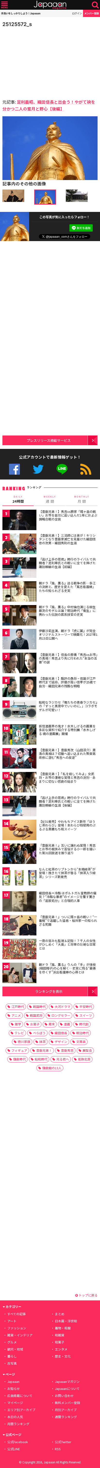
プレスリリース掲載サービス (49, 440)
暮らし (12, 1356)
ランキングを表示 (48, 991)
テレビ (19, 1033)
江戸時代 (17, 1006)
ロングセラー (60, 1015)
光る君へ (62, 1059)
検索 (95, 5)
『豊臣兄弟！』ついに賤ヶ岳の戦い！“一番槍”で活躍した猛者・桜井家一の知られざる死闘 (68, 921)
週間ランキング (66, 1416)
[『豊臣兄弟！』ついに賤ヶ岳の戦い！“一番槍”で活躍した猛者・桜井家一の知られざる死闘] (19, 926)
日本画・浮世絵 (66, 1321)
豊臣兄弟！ (44, 1050)
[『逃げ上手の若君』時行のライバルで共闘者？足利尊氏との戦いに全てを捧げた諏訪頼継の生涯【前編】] (19, 568)
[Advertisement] (36, 61)
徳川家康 (24, 1041)
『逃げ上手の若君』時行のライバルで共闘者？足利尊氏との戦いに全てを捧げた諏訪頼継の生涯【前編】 (67, 563)
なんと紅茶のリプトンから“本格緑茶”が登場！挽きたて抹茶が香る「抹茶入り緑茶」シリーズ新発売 (67, 873)
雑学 (18, 1024)
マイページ (15, 1402)
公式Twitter (38, 469)
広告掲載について (20, 1395)
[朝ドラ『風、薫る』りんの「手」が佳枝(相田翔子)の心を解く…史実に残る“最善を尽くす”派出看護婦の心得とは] (19, 974)
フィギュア (19, 1050)
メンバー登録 (91, 13)
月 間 (81, 499)
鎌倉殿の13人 (51, 1068)
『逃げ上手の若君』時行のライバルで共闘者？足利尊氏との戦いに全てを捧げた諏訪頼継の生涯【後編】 (67, 801)
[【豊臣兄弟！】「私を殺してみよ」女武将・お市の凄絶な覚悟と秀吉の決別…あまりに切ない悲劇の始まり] (19, 783)
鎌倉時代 (19, 1059)
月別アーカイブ (66, 1409)
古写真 (12, 1363)
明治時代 (82, 1033)
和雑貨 (59, 1335)
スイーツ (85, 1015)
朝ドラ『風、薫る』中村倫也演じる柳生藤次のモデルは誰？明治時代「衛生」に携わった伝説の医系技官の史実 (67, 611)
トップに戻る (88, 1295)
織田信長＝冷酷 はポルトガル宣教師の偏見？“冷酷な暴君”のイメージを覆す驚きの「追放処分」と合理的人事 (67, 897)
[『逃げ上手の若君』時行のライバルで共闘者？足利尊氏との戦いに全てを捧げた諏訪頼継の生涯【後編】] (19, 807)
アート (12, 1321)
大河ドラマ (62, 1006)
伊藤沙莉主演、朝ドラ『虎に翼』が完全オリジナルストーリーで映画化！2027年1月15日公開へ (68, 634)
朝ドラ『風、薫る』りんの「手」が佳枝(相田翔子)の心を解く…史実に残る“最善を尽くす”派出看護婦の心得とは (67, 968)
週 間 (50, 499)
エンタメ (61, 1349)
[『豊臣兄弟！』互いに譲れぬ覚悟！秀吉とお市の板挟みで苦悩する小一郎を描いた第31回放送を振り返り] (19, 854)
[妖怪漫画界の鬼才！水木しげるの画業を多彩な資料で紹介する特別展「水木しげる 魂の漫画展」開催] (19, 735)
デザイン (61, 1041)
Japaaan (50, 5)
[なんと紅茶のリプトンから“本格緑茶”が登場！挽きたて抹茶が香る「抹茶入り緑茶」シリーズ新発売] (19, 878)
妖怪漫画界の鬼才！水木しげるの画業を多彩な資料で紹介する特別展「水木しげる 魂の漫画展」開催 (67, 730)
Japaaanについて (67, 1388)
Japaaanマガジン (67, 1381)
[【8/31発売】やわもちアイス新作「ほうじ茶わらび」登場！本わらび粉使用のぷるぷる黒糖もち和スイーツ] (19, 831)
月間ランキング (18, 1424)
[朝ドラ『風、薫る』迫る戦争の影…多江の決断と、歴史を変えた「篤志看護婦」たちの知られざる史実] (19, 592)
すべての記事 (16, 1314)
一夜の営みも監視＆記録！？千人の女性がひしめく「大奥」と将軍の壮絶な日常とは (67, 944)
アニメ (16, 1015)
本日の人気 (15, 1416)
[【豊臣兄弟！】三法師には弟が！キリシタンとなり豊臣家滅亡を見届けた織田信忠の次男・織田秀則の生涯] (19, 545)
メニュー (4, 5)
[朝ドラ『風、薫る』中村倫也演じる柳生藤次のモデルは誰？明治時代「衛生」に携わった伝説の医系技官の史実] (19, 616)
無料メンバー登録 (67, 1402)
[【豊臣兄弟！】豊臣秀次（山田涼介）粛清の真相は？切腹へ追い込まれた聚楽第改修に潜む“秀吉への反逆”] (19, 759)
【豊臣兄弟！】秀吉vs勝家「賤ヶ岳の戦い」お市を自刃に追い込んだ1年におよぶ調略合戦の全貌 (68, 515)
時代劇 (84, 1024)
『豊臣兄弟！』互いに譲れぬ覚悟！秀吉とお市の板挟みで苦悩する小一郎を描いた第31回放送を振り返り (67, 849)
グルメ (12, 1342)
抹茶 (42, 1041)
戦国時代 (39, 1006)
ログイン (77, 13)
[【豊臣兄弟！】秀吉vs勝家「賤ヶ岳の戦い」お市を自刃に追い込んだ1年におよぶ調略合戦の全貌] (19, 521)
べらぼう (39, 1033)
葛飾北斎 (84, 1059)
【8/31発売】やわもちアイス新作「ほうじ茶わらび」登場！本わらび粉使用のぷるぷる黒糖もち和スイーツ (67, 825)
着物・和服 (63, 1328)
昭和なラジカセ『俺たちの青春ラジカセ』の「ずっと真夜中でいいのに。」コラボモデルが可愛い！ (68, 706)
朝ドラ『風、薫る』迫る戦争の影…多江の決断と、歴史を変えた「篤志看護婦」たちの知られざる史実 (67, 587)
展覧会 (87, 1050)
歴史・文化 (63, 1356)
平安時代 (85, 1006)
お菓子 (35, 1024)
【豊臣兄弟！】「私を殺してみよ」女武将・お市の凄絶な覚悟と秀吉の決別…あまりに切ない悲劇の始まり (67, 777)
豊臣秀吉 (67, 1050)
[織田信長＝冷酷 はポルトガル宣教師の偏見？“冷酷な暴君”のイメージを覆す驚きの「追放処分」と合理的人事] (19, 902)
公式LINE (62, 469)
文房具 (81, 1041)
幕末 (52, 1024)
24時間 (18, 499)
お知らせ (13, 1388)
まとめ (59, 1314)
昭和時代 (41, 1059)
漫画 (67, 1024)
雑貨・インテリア (20, 1335)
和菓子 (59, 1342)
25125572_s (17, 24)
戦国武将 (36, 1015)
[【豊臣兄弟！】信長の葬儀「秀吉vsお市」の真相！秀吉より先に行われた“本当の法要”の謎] (19, 664)
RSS (85, 469)
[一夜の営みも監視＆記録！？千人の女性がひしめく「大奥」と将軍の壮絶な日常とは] (19, 950)
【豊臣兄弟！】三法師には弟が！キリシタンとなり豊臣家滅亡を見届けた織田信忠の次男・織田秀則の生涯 (67, 539)
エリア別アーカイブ (21, 1409)
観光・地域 (15, 1349)
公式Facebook (14, 469)
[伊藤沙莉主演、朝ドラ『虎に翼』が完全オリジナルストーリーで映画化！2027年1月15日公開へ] (19, 640)
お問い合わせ (64, 1395)
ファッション (16, 1328)
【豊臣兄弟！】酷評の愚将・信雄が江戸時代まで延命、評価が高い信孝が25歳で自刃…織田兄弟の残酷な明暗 (67, 682)
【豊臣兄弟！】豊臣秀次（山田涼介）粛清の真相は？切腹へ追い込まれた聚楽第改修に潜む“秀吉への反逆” (67, 754)
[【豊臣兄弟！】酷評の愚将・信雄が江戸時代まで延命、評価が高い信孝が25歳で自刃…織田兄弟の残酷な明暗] (19, 688)
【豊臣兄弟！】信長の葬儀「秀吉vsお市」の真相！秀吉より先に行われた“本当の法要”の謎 (68, 658)
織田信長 (61, 1033)
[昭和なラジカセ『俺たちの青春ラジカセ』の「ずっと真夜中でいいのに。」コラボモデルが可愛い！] (19, 711)
